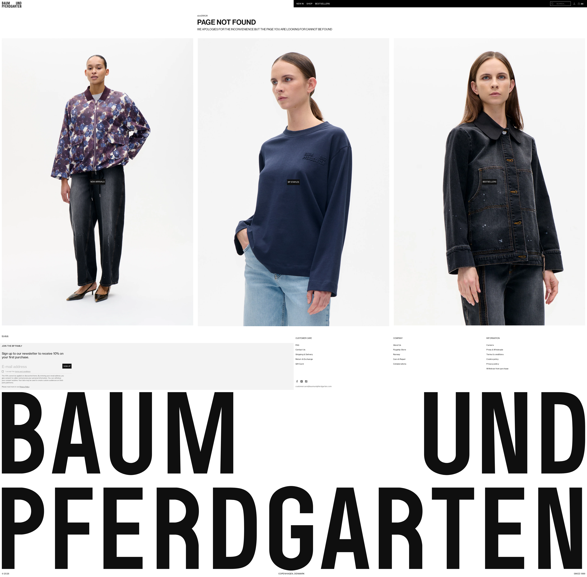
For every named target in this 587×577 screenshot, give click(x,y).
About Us (397, 345)
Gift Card (299, 364)
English (5, 336)
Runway (396, 354)
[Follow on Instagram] (301, 381)
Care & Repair (399, 359)
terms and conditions (22, 371)
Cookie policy (492, 359)
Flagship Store (399, 350)
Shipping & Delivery (304, 354)
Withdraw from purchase (497, 368)
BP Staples (293, 182)
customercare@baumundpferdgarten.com (313, 386)
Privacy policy (492, 364)
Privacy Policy (24, 387)
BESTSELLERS (322, 3)
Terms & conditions (494, 354)
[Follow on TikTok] (306, 381)
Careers (490, 345)
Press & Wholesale (494, 350)
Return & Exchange (304, 359)
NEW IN (300, 3)
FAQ (297, 345)
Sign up (66, 366)
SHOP (309, 3)
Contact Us (300, 350)
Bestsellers (489, 182)
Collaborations (399, 364)
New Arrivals (97, 182)
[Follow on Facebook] (297, 381)
